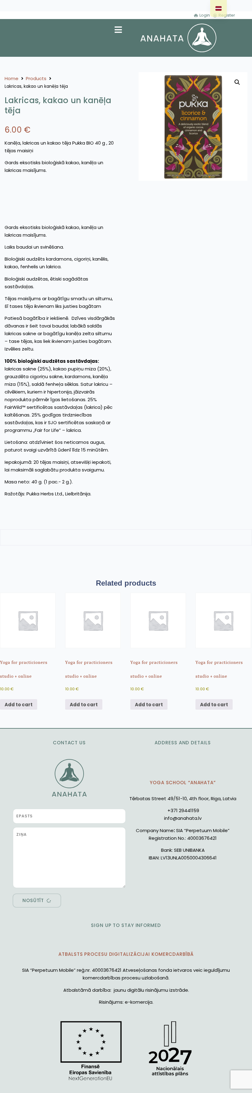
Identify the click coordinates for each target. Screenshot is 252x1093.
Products (36, 78)
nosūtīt (33, 900)
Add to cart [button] (19, 704)
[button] (237, 82)
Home (11, 78)
